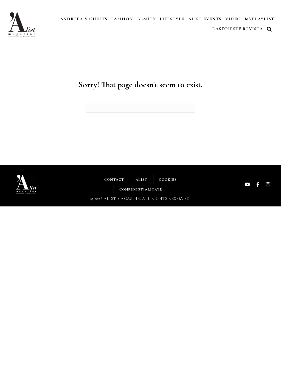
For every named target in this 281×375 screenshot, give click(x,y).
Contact (114, 179)
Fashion (122, 19)
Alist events (204, 19)
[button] (270, 29)
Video (233, 19)
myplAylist (259, 19)
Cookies (168, 179)
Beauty (146, 19)
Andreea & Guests (83, 19)
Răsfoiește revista (237, 29)
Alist (142, 179)
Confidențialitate (140, 189)
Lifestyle (172, 19)
